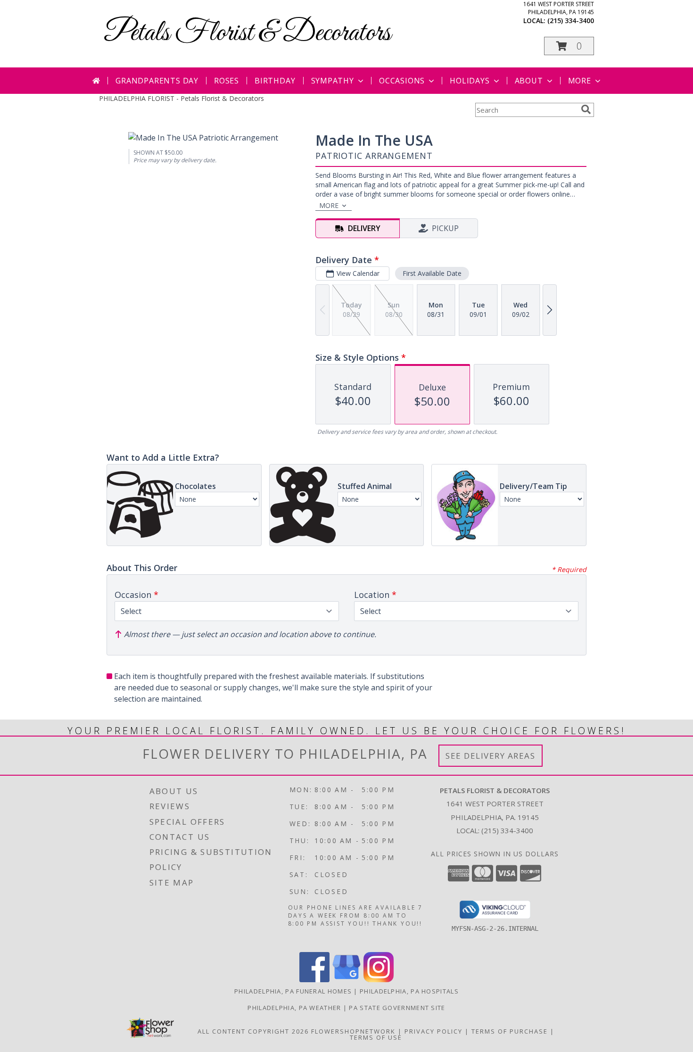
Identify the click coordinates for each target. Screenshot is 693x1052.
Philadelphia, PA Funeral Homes (293, 991)
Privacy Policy (433, 1031)
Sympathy (332, 80)
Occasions (402, 80)
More (579, 80)
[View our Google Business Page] (346, 979)
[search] (586, 109)
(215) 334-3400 (570, 20)
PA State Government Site (397, 1007)
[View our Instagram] (378, 979)
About (529, 80)
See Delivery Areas (491, 755)
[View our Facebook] (314, 979)
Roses (226, 80)
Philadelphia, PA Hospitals (409, 991)
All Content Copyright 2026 (253, 1031)
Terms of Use (376, 1037)
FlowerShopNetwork (353, 1031)
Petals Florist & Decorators (247, 33)
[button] (569, 46)
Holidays (469, 80)
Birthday (275, 80)
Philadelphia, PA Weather (294, 1007)
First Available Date (432, 273)
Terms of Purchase (509, 1031)
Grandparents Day (157, 80)
